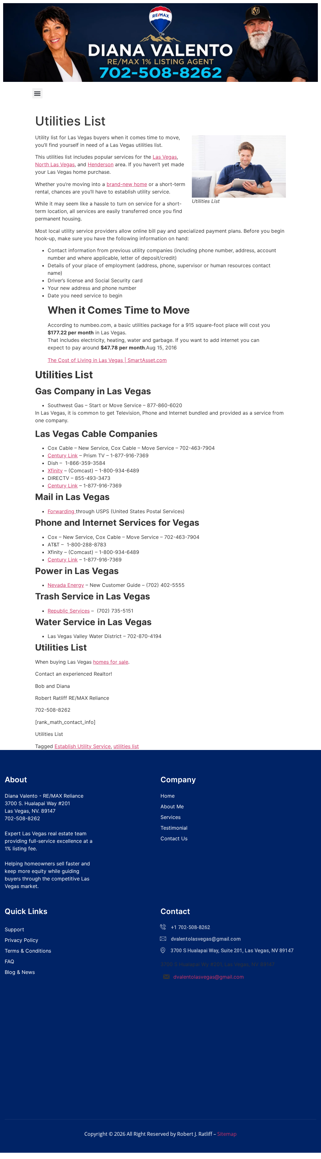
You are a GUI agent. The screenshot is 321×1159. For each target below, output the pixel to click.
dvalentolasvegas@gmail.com (208, 977)
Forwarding (62, 511)
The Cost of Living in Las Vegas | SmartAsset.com (107, 360)
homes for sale (110, 662)
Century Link (63, 455)
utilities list (126, 746)
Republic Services (69, 611)
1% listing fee (20, 848)
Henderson (100, 164)
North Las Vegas (55, 164)
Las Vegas (165, 157)
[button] (37, 93)
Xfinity (55, 470)
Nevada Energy (66, 585)
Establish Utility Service (83, 746)
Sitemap (227, 1133)
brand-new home (127, 184)
